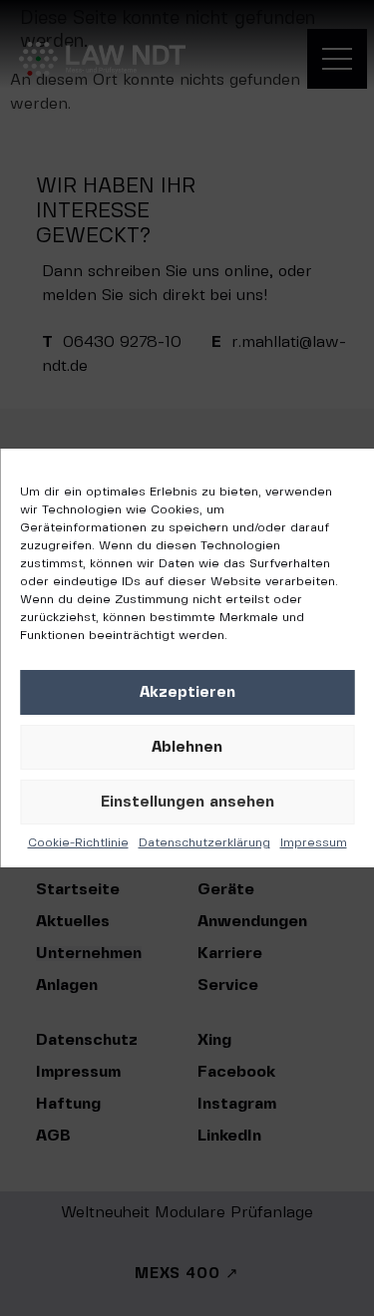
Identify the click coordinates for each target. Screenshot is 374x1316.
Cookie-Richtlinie (78, 842)
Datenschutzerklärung (204, 842)
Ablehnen (187, 748)
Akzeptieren (187, 693)
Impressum (313, 842)
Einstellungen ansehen (187, 803)
